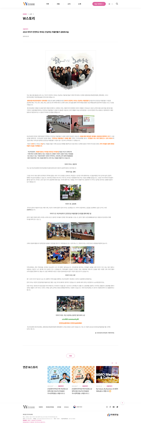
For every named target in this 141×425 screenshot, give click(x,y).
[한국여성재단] (29, 4)
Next (116, 363)
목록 (70, 356)
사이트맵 (59, 407)
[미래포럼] (112, 414)
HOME (25, 14)
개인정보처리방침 (50, 407)
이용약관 (41, 407)
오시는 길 (66, 407)
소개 (79, 4)
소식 (69, 4)
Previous (112, 363)
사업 (58, 4)
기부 (47, 4)
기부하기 (98, 4)
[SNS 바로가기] (117, 407)
